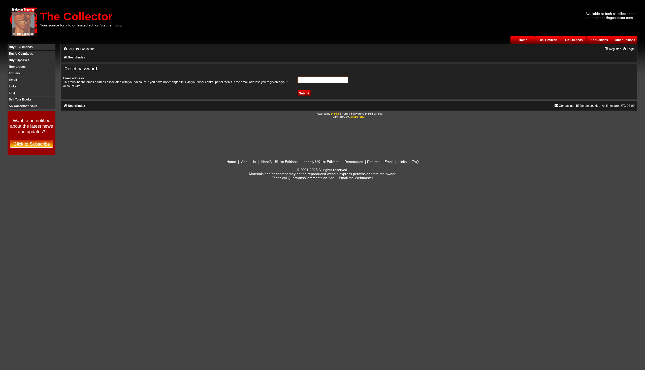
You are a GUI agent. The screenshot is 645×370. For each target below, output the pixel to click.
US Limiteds (548, 40)
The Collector (76, 16)
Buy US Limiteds (21, 47)
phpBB (335, 113)
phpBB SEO (357, 116)
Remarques (17, 67)
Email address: (74, 78)
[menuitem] (68, 49)
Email (13, 80)
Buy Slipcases (19, 60)
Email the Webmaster (356, 178)
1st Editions (599, 40)
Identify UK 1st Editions (321, 162)
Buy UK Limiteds (21, 53)
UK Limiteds (574, 40)
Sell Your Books (20, 99)
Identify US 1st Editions (279, 162)
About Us (248, 162)
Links (13, 86)
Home (523, 40)
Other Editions (625, 40)
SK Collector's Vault (23, 106)
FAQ (12, 93)
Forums (14, 73)
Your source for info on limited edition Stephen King (81, 25)
